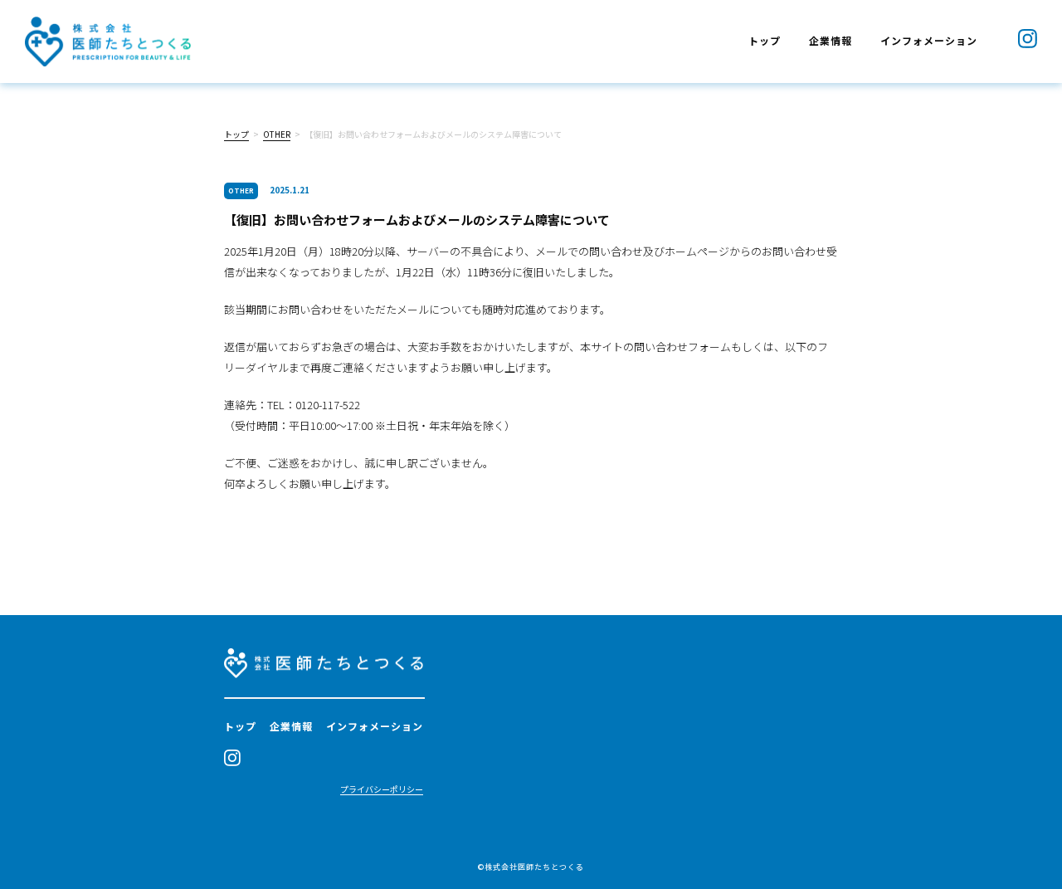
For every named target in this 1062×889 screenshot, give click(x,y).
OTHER (276, 134)
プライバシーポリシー (381, 789)
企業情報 (830, 40)
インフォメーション (928, 40)
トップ (764, 40)
